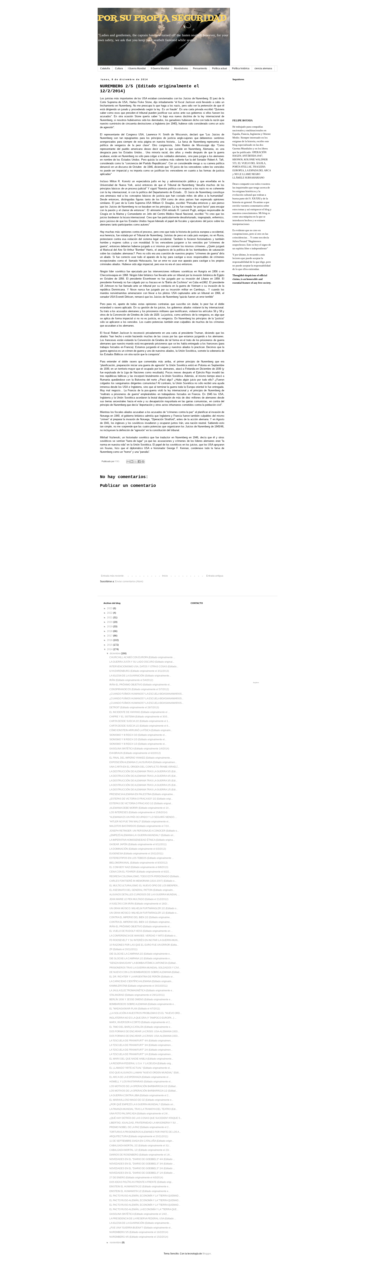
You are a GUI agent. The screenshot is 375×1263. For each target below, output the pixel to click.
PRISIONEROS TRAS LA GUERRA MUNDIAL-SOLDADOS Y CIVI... (144, 967)
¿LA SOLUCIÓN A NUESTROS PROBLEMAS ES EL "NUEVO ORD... (145, 1013)
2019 (110, 626)
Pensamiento (200, 68)
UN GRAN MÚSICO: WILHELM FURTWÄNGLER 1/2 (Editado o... (143, 913)
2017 (110, 635)
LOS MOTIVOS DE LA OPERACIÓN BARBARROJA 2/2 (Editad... (143, 1086)
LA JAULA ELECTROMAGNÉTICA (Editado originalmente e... (141, 990)
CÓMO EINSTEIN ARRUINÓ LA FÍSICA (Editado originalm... (140, 730)
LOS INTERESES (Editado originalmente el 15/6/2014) (138, 812)
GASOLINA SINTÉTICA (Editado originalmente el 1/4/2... (139, 1214)
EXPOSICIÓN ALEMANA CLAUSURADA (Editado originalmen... (143, 762)
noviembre (116, 1242)
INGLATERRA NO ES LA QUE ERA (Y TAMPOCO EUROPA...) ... (142, 1017)
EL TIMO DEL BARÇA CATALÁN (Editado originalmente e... (140, 1027)
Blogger (207, 1253)
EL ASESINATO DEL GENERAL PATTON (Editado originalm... (141, 890)
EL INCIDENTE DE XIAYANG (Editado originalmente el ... (139, 712)
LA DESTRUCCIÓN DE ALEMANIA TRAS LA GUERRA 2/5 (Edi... (143, 785)
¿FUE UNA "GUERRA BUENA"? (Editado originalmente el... (140, 1227)
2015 (110, 644)
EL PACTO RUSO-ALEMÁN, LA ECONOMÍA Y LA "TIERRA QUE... (143, 1209)
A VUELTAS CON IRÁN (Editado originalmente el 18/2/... (139, 903)
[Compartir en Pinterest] (143, 461)
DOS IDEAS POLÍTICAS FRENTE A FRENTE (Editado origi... (141, 1182)
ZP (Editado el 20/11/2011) (123, 949)
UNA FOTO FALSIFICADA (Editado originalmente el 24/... (139, 1113)
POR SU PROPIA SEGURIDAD (162, 18)
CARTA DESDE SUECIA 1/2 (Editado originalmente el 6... (139, 725)
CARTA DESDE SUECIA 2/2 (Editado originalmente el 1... (139, 721)
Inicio (165, 575)
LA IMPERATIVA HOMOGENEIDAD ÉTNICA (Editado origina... (142, 840)
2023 (110, 608)
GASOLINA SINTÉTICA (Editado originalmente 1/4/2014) (139, 748)
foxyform (256, 682)
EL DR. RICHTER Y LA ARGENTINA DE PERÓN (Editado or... (141, 976)
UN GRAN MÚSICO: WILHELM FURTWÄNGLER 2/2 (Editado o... (143, 908)
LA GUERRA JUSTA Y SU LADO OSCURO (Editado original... (141, 661)
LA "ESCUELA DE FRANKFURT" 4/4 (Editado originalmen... (140, 1040)
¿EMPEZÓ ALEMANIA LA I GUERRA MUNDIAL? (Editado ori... (142, 835)
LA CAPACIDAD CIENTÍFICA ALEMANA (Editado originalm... (141, 981)
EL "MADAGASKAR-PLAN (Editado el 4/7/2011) (134, 1008)
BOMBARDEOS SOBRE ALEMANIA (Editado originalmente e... (142, 1004)
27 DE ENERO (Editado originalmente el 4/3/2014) (136, 1177)
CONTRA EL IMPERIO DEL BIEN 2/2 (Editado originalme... (140, 917)
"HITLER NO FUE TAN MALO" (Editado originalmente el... (139, 821)
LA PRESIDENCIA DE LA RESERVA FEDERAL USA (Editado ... (142, 1218)
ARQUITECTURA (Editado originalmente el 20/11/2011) (138, 1136)
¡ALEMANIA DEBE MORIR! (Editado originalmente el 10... (139, 808)
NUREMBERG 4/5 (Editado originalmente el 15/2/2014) (138, 1236)
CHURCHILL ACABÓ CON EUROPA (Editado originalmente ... (142, 657)
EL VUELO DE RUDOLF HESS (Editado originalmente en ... (141, 931)
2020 (110, 622)
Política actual (219, 68)
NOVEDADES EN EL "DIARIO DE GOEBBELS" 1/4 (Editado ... (142, 1173)
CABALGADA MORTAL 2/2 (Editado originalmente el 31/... (140, 1145)
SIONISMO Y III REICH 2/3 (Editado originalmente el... (137, 739)
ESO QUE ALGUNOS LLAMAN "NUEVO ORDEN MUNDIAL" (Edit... (144, 1072)
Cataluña (105, 68)
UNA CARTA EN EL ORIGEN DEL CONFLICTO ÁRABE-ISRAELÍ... (144, 766)
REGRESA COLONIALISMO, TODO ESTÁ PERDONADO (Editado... (145, 876)
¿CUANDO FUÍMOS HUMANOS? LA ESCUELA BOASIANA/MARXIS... (146, 693)
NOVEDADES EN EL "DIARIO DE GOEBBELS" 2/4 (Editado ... (142, 1168)
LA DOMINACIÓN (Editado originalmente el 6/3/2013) (137, 849)
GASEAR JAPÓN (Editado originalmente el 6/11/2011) (138, 844)
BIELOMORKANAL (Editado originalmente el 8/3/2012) (138, 862)
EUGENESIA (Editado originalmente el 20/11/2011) (136, 853)
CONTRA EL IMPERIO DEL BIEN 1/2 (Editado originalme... (140, 922)
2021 (110, 617)
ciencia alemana (263, 68)
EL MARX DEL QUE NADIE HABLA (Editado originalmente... (141, 1058)
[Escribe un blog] (132, 461)
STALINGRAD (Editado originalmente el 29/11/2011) (137, 995)
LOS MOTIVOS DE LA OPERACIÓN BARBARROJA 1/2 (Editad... (143, 1090)
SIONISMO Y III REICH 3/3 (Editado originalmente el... (137, 735)
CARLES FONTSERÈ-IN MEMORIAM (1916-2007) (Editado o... (142, 881)
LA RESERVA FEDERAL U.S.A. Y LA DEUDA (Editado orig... (141, 1063)
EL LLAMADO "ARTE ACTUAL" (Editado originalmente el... (140, 1068)
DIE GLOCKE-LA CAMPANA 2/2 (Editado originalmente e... (140, 953)
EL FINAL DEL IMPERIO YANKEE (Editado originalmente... (140, 757)
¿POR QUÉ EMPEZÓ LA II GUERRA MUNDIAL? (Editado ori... (142, 1104)
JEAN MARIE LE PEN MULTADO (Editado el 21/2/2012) (138, 899)
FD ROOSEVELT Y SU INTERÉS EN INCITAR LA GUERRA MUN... (144, 940)
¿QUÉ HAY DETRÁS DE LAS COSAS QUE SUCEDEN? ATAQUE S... (145, 1118)
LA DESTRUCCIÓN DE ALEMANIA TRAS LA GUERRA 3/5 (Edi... (143, 780)
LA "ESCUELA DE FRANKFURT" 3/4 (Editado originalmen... (140, 1045)
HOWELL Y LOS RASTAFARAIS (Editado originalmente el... (140, 1081)
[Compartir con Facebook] (139, 461)
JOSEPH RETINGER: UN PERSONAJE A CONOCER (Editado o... (144, 830)
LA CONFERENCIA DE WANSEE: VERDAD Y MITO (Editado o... (143, 935)
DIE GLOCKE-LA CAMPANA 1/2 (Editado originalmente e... (140, 958)
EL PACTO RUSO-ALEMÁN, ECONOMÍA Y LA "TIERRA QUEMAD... (144, 1195)
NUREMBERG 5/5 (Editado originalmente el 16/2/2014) (138, 1232)
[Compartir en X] (136, 461)
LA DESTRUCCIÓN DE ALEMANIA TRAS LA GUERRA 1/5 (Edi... (143, 789)
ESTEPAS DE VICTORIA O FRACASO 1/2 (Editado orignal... (141, 803)
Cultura (119, 68)
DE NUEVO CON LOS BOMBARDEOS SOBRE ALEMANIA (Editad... (145, 972)
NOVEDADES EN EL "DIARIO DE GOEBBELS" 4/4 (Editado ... (142, 1159)
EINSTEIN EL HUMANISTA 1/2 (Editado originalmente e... (139, 1191)
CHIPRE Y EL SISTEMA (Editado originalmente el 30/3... (139, 716)
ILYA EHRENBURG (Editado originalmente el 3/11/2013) (139, 671)
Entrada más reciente (112, 575)
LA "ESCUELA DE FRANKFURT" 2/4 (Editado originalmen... (140, 1049)
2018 (110, 631)
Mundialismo (181, 68)
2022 (110, 613)
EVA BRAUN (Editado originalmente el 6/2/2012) (135, 753)
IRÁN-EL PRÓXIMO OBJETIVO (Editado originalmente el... (140, 684)
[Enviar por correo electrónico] (128, 461)
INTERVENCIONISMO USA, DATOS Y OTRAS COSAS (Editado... (143, 666)
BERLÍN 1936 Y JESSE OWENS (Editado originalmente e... (140, 999)
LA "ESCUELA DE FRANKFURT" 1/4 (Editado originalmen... (140, 1054)
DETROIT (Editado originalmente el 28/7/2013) (134, 707)
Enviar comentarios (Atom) (129, 581)
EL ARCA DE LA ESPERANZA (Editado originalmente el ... (140, 1077)
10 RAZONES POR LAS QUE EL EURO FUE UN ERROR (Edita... (144, 944)
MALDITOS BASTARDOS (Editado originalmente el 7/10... (140, 826)
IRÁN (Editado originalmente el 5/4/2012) (131, 680)
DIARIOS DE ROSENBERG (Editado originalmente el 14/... (140, 1154)
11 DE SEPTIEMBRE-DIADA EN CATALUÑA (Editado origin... (141, 1141)
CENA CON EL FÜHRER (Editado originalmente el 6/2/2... (140, 871)
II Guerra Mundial (160, 68)
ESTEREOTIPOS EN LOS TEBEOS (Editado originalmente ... (141, 858)
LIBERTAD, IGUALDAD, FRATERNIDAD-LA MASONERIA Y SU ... (143, 1122)
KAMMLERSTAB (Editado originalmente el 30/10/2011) (138, 985)
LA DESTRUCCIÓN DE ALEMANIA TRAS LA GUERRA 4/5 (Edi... (143, 776)
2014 (110, 649)
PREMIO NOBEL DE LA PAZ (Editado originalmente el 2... (139, 1127)
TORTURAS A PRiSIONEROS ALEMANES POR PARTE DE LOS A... (145, 1132)
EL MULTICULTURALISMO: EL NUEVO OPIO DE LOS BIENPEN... (144, 885)
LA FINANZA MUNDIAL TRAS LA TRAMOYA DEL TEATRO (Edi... (143, 1109)
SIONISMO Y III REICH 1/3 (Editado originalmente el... (137, 744)
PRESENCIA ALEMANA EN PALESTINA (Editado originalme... (142, 794)
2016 (110, 640)
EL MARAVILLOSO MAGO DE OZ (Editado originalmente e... (141, 1100)
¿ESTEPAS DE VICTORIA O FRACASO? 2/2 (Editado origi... (141, 798)
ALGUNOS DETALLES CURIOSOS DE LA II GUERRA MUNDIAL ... (144, 894)
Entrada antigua (214, 575)
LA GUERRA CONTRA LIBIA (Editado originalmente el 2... (139, 1095)
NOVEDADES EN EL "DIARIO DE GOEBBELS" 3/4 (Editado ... (142, 1163)
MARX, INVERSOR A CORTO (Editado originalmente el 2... (140, 1022)
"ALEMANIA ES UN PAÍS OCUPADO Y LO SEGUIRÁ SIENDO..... (143, 817)
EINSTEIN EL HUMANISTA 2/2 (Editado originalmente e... (139, 1186)
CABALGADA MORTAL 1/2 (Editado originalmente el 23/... (140, 1150)
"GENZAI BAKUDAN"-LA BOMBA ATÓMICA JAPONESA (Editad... (143, 963)
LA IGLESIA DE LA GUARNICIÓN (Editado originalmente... (140, 675)
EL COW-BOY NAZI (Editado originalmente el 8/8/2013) (138, 867)
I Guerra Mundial (137, 68)
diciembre (115, 653)
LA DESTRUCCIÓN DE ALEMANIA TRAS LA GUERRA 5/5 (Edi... (143, 771)
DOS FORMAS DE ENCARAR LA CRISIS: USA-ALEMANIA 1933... (144, 1031)
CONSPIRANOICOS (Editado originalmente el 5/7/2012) (139, 689)
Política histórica (240, 68)
